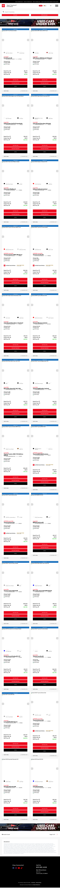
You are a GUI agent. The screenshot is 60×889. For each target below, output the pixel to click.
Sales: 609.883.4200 (19, 1)
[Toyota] (3, 5)
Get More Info (15, 79)
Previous (1, 23)
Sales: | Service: (49, 1)
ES (45, 5)
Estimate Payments (15, 83)
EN (41, 5)
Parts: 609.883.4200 (36, 1)
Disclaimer (55, 21)
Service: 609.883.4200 (28, 1)
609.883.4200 (24, 90)
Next (59, 23)
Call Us (15, 86)
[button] (28, 40)
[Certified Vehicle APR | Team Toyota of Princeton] (30, 23)
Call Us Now (6, 90)
